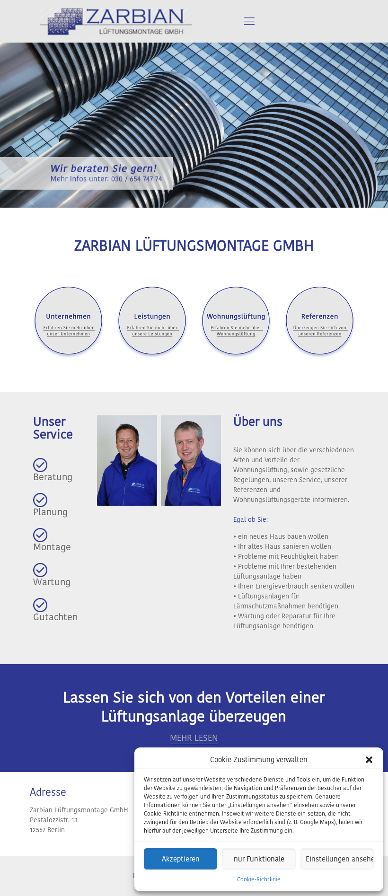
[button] (369, 759)
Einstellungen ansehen (340, 859)
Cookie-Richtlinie (259, 879)
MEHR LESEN (194, 738)
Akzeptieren (181, 859)
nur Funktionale (259, 859)
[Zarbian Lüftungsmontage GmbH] (116, 21)
